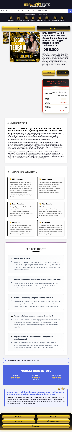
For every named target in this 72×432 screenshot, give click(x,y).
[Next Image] (38, 47)
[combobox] (34, 11)
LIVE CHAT (37, 427)
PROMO (20, 416)
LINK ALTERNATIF (54, 422)
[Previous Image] (11, 47)
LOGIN (18, 28)
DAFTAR (53, 28)
